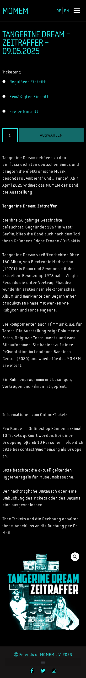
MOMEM (15, 11)
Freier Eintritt (24, 111)
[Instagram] (54, 670)
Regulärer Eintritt (28, 81)
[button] (76, 11)
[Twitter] (43, 670)
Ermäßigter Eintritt (29, 96)
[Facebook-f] (32, 670)
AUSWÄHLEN (51, 135)
